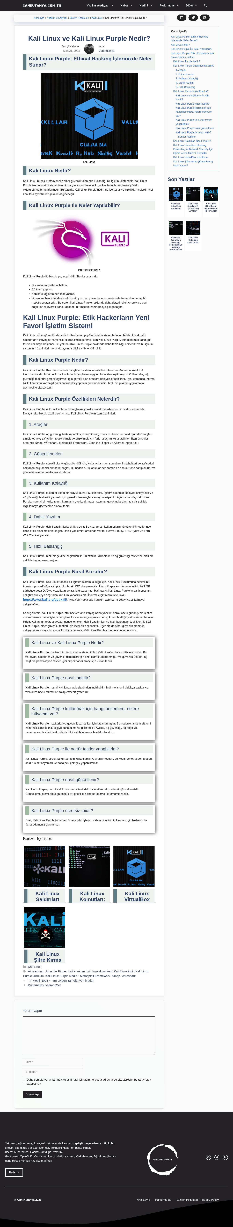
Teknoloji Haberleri (62, 1147)
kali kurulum (76, 971)
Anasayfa (39, 18)
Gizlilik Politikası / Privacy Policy (197, 1199)
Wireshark (129, 976)
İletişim (14, 1172)
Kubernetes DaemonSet (44, 985)
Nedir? (144, 5)
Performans (167, 5)
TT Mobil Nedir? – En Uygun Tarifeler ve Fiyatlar (60, 980)
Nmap (116, 976)
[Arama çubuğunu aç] (205, 5)
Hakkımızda (163, 1199)
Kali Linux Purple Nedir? (61, 976)
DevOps (46, 1152)
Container (40, 1156)
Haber (124, 5)
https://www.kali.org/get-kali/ (45, 599)
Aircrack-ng (35, 971)
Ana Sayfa (143, 1199)
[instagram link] (208, 1157)
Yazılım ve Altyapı (98, 5)
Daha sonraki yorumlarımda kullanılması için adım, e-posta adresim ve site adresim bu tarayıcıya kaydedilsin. (89, 1082)
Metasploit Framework (95, 976)
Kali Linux (97, 18)
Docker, (35, 1152)
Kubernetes (21, 1152)
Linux (51, 1156)
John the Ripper (56, 971)
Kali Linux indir (124, 971)
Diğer (189, 5)
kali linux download (99, 971)
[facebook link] (225, 1157)
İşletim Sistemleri (79, 18)
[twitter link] (217, 1157)
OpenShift (26, 1156)
